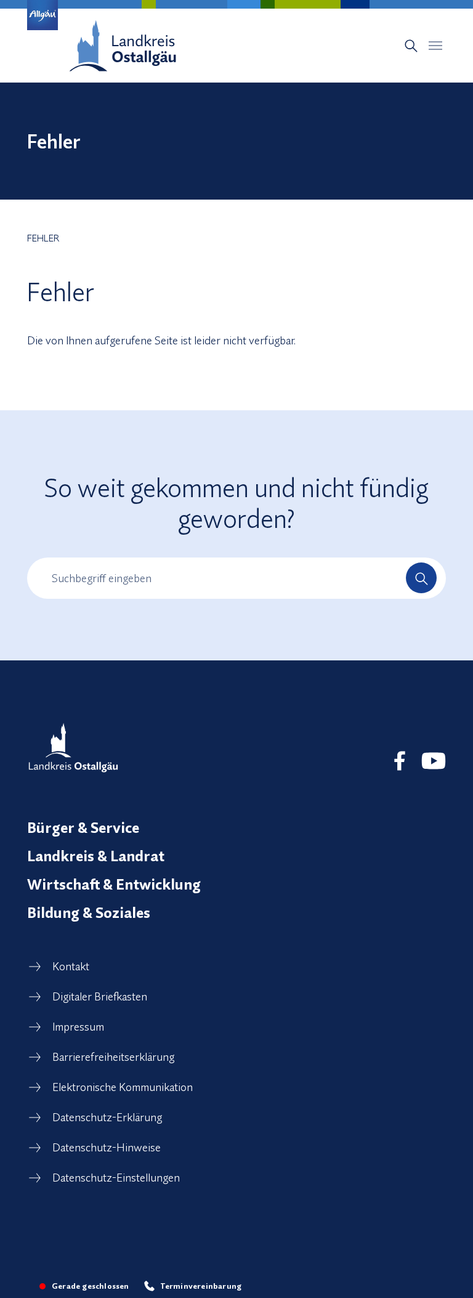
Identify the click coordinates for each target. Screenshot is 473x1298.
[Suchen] (421, 577)
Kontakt (70, 966)
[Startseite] (122, 45)
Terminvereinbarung (201, 1286)
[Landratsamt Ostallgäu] (73, 748)
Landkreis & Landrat (95, 855)
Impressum (78, 1027)
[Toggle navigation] (435, 45)
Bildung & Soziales (88, 912)
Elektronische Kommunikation (122, 1087)
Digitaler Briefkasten (99, 996)
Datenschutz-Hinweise (106, 1147)
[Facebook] (399, 760)
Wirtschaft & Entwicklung (114, 884)
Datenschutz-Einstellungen (116, 1177)
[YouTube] (433, 760)
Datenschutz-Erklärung (107, 1117)
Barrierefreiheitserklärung (113, 1057)
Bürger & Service (83, 827)
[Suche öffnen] (411, 46)
